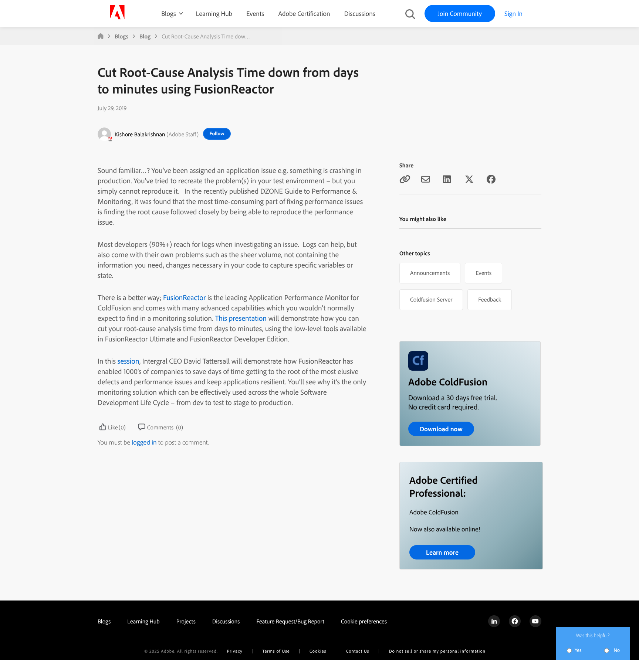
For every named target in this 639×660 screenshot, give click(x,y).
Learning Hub (214, 13)
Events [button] (483, 272)
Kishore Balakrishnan (140, 134)
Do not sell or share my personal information (437, 651)
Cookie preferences (364, 621)
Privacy (235, 651)
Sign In (513, 13)
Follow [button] (217, 133)
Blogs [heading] (104, 621)
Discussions (359, 13)
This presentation (241, 318)
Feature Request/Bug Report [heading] (290, 621)
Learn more (442, 552)
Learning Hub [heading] (143, 621)
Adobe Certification (304, 13)
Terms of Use (276, 651)
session (128, 360)
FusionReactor (184, 297)
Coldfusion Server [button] (431, 299)
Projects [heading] (186, 621)
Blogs (168, 13)
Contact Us (357, 651)
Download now (441, 429)
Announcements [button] (430, 272)
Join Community (460, 13)
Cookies (318, 651)
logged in (144, 442)
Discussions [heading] (226, 621)
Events (255, 13)
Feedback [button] (489, 299)
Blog (145, 36)
